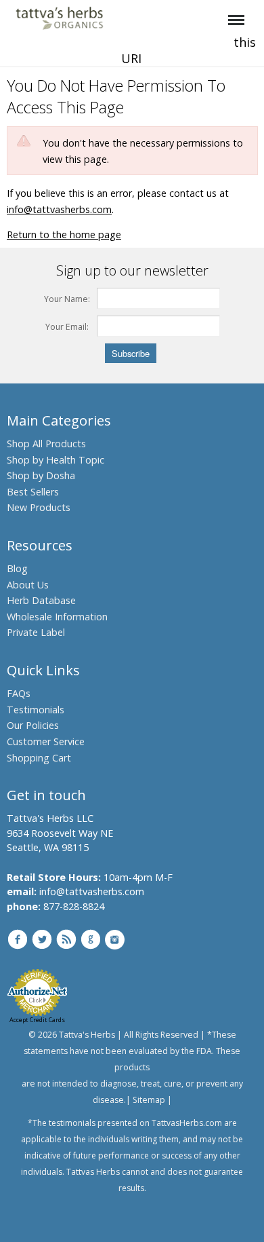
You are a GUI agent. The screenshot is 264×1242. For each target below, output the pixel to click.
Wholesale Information (57, 616)
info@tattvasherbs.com (59, 209)
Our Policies (33, 725)
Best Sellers (33, 491)
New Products (38, 507)
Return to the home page (64, 234)
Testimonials (35, 709)
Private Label (36, 632)
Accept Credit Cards (37, 1019)
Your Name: (67, 299)
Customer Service (46, 741)
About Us (28, 584)
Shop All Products (46, 443)
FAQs (18, 693)
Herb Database (41, 600)
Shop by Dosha (41, 475)
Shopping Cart (39, 757)
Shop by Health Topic (55, 459)
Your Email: (67, 327)
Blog (17, 568)
